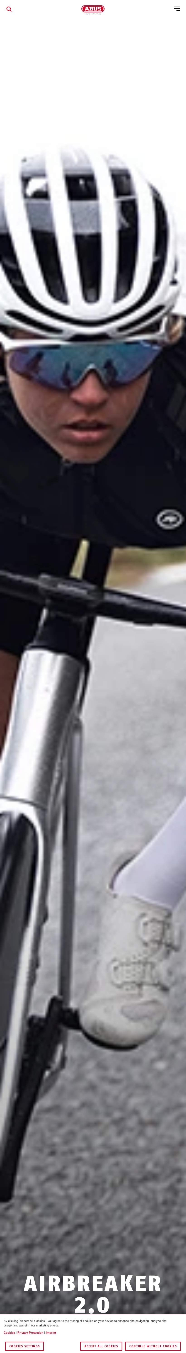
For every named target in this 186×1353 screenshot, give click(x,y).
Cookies (9, 1332)
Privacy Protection (30, 1332)
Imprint (51, 1332)
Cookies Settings (24, 1346)
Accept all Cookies (101, 1346)
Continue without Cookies (153, 1346)
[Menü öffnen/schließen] (176, 9)
